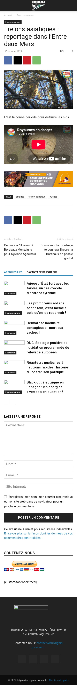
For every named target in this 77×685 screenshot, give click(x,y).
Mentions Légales (59, 680)
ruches (53, 196)
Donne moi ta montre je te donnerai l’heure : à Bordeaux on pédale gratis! (57, 251)
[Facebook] (8, 60)
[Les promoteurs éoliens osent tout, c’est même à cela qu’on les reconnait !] (14, 308)
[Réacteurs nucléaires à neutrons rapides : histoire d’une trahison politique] (14, 367)
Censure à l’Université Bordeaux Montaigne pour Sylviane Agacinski (20, 249)
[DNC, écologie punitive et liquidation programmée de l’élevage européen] (14, 347)
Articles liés (13, 272)
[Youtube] (55, 659)
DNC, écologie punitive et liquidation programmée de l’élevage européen (48, 347)
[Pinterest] (27, 60)
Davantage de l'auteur (42, 272)
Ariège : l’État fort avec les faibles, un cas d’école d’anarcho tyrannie (48, 288)
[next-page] (13, 402)
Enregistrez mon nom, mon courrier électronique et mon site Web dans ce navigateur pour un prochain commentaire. (38, 501)
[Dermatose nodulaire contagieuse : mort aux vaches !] (14, 328)
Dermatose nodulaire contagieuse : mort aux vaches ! (45, 327)
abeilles (20, 196)
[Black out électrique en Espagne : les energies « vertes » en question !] (14, 387)
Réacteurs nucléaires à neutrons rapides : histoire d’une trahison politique (47, 367)
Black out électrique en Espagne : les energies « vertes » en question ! (45, 387)
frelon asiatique (37, 196)
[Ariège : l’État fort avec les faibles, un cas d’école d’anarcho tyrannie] (14, 288)
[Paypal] (33, 659)
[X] (18, 60)
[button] (7, 5)
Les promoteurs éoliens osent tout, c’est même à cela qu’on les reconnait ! (47, 308)
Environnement (25, 15)
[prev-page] (6, 402)
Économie (10, 293)
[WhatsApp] (36, 60)
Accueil (8, 15)
